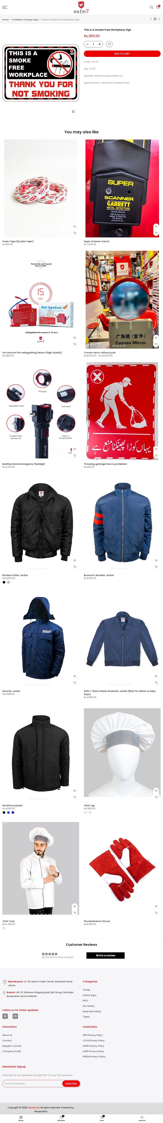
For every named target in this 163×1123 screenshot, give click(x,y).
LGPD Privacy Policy (93, 1051)
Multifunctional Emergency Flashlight (23, 464)
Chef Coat (8, 921)
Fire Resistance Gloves (97, 921)
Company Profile (11, 1051)
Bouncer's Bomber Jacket (99, 575)
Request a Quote (11, 1046)
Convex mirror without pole (100, 352)
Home (5, 20)
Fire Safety (89, 1006)
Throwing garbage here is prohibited (105, 464)
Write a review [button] (105, 955)
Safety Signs (89, 995)
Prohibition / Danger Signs (25, 20)
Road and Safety (92, 1011)
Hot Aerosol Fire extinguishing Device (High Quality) (32, 352)
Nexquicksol (40, 1111)
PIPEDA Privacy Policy (94, 1056)
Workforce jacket (12, 805)
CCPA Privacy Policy (94, 1040)
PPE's (85, 1000)
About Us (7, 1035)
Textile (86, 989)
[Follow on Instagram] (15, 1016)
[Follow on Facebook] (5, 1016)
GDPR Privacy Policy (93, 1046)
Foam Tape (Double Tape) (17, 241)
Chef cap (89, 805)
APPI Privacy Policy (93, 1035)
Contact (7, 1040)
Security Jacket (11, 691)
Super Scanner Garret (96, 241)
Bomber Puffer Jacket (15, 575)
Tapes (86, 1016)
